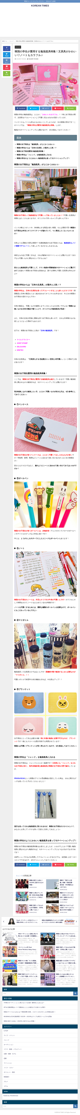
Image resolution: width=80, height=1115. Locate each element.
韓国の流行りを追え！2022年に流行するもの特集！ (20, 1021)
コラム (6, 1086)
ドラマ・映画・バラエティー (13, 1049)
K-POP (6, 1030)
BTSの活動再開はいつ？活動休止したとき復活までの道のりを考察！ (25, 1007)
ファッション (8, 1063)
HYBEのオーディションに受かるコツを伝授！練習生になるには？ (24, 1002)
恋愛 (5, 1058)
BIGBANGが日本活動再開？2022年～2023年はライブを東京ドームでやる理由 (28, 1016)
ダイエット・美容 (9, 1072)
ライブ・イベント (9, 1035)
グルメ (6, 1081)
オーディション (8, 1044)
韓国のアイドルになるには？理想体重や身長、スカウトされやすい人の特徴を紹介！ (30, 1012)
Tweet (6, 56)
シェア (6, 49)
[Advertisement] (40, 23)
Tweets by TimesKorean (10, 1095)
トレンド (17, 47)
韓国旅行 (6, 1076)
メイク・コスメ (8, 1067)
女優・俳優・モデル (10, 1053)
